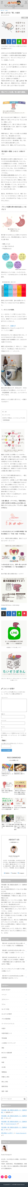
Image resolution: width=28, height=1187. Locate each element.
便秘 (3, 1048)
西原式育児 (5, 1086)
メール (3, 720)
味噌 (3, 1062)
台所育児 (4, 1057)
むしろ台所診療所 (13, 1184)
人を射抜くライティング (9, 1043)
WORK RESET (6, 990)
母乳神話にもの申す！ (7, 1133)
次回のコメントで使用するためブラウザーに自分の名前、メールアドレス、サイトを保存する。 (13, 735)
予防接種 (4, 1038)
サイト (3, 727)
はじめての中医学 (7, 1014)
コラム (3, 1004)
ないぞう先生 (5, 1009)
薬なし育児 (5, 1081)
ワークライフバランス (8, 1023)
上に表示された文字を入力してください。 (12, 743)
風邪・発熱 (5, 1091)
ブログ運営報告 (6, 1019)
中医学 (4, 608)
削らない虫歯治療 (7, 1052)
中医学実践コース (7, 1033)
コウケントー (5, 999)
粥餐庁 (12, 326)
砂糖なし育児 (5, 1077)
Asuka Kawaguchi (11, 1124)
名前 (3, 714)
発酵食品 (4, 1072)
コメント (4, 697)
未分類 (3, 1067)
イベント (4, 994)
